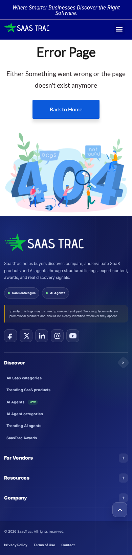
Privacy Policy (15, 545)
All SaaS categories (24, 378)
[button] (119, 29)
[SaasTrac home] (44, 242)
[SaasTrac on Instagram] (57, 335)
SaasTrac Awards (21, 438)
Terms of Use (44, 545)
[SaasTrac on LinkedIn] (41, 335)
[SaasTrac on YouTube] (72, 335)
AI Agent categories (24, 414)
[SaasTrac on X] (26, 335)
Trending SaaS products (28, 389)
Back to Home (66, 109)
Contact (68, 545)
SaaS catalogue (24, 293)
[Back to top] (119, 509)
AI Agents (57, 293)
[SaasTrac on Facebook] (10, 335)
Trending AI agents (23, 425)
